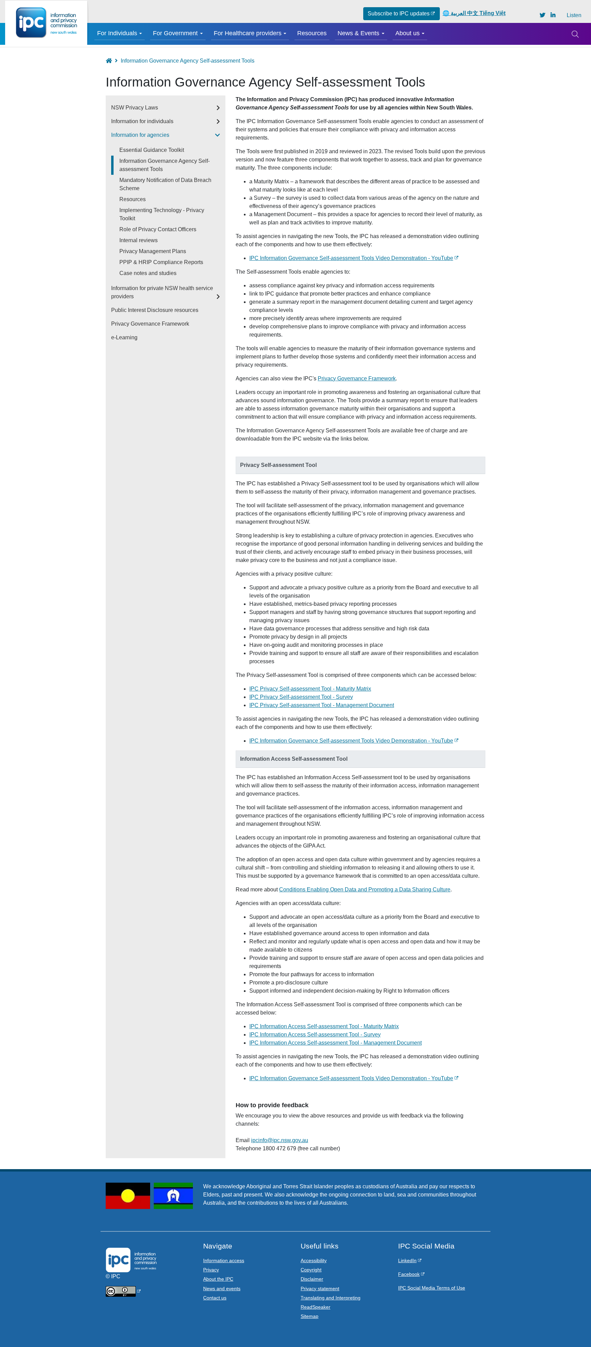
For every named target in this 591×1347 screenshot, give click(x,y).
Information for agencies (140, 135)
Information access (223, 1260)
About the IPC (218, 1279)
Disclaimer (312, 1279)
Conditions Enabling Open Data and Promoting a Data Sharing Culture (364, 889)
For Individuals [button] (117, 33)
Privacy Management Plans (152, 251)
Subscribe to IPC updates (399, 13)
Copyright (311, 1269)
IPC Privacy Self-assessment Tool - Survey (301, 697)
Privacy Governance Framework (357, 378)
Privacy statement (320, 1288)
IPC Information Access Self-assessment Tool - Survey (315, 1034)
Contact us (214, 1297)
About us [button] (407, 33)
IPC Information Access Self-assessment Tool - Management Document (335, 1043)
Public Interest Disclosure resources (154, 310)
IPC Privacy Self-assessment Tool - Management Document (321, 705)
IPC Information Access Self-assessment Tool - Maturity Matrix (324, 1026)
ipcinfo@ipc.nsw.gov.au (279, 1140)
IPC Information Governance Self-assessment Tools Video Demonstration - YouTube (351, 258)
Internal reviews (138, 240)
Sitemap (309, 1316)
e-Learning (124, 337)
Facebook (409, 1274)
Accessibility (314, 1260)
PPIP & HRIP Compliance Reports (161, 262)
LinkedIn (407, 1260)
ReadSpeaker (315, 1307)
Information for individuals (142, 121)
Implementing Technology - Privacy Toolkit (161, 214)
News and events (221, 1288)
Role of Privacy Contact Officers (157, 229)
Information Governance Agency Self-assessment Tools (164, 165)
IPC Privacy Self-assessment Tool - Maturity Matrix (310, 689)
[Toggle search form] (575, 34)
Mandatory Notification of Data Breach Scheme (165, 184)
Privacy (211, 1269)
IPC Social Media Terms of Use (431, 1288)
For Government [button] (175, 33)
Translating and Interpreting (330, 1297)
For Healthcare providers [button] (247, 33)
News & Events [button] (358, 33)
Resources (312, 33)
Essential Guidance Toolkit (151, 150)
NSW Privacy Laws (134, 107)
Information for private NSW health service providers (162, 292)
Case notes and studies (147, 273)
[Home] (46, 23)
